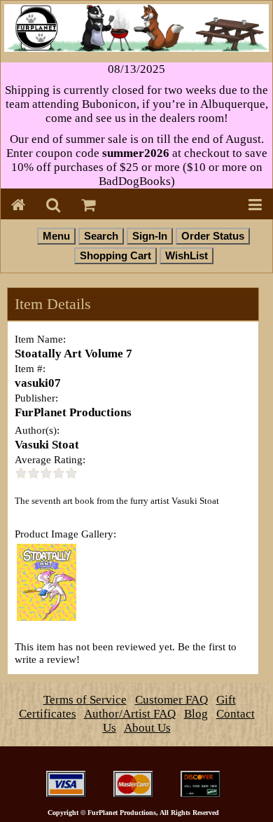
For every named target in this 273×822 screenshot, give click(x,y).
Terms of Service (85, 699)
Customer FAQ (171, 699)
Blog (196, 713)
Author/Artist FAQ (130, 713)
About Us (147, 727)
